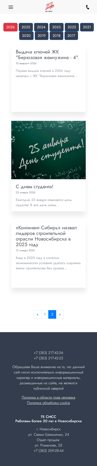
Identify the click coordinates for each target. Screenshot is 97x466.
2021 (87, 27)
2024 (41, 27)
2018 (56, 35)
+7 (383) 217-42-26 (48, 352)
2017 (71, 35)
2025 (26, 27)
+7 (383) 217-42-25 (48, 358)
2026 (10, 27)
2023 (56, 27)
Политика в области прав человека (48, 397)
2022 (72, 27)
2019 (42, 35)
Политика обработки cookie (48, 402)
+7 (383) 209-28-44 (49, 450)
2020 (26, 35)
